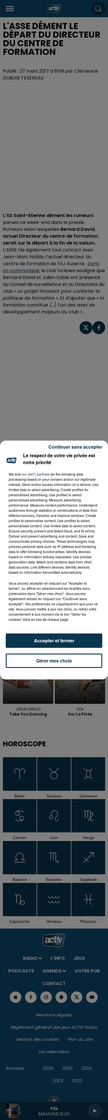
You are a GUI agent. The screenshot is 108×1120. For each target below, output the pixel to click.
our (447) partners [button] (36, 474)
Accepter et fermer (54, 640)
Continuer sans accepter (75, 446)
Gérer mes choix (54, 660)
